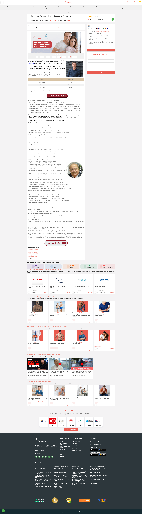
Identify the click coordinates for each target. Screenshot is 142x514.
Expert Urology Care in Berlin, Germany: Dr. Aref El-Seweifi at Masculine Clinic (59, 372)
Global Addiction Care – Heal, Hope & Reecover (79, 484)
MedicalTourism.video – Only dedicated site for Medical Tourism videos (43, 480)
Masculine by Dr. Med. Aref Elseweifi (102, 31)
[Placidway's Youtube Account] (43, 457)
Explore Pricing (75, 445)
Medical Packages (35, 12)
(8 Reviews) (57, 290)
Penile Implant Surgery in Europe (34, 253)
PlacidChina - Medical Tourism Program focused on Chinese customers (62, 472)
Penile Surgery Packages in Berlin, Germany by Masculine (37, 315)
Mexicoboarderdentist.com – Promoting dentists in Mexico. (98, 476)
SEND (101, 72)
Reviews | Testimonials (76, 446)
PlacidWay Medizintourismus (41, 465)
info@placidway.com (96, 444)
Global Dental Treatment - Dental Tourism (60, 484)
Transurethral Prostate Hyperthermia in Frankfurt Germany (102, 315)
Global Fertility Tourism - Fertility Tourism (42, 484)
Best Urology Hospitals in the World (79, 397)
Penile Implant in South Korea (33, 249)
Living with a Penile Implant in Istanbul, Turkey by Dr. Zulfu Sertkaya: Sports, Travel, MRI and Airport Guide (37, 398)
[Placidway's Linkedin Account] (52, 457)
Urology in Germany (76, 343)
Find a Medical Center (76, 441)
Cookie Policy (96, 68)
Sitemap (61, 457)
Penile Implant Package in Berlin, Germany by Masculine (59, 315)
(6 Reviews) (101, 290)
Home (28, 12)
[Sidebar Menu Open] (2, 2)
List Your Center (63, 449)
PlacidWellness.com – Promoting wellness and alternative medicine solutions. (42, 476)
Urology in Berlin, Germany (33, 256)
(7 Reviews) (79, 290)
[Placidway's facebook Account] (36, 457)
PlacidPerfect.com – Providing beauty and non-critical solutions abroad (61, 476)
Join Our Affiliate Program (63, 444)
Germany (48, 12)
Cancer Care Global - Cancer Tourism (43, 486)
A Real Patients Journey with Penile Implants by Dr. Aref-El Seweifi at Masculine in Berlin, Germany (81, 372)
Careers (61, 454)
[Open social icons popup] (88, 19)
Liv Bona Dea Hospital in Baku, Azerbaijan (81, 286)
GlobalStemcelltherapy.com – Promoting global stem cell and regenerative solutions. (78, 480)
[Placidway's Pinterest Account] (46, 457)
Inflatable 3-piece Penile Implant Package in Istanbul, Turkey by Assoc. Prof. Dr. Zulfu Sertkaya (81, 315)
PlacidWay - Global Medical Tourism (97, 466)
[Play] (113, 19)
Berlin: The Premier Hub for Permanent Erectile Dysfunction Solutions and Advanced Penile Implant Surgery (59, 398)
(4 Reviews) (35, 290)
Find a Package (75, 443)
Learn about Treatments (77, 448)
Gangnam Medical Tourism (77, 468)
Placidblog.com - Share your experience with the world (96, 472)
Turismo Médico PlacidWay (40, 468)
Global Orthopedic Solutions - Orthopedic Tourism (60, 487)
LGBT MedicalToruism (94, 483)
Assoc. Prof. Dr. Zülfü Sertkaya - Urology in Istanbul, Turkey (59, 287)
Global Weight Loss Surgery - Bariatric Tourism (98, 480)
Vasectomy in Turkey (98, 341)
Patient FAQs (62, 451)
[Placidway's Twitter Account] (39, 457)
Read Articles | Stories (76, 450)
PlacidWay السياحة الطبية (58, 468)
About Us (61, 441)
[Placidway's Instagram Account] (49, 457)
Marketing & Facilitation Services (65, 447)
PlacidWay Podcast (76, 466)
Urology (42, 12)
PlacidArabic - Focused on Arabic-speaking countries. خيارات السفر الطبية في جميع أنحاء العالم (79, 476)
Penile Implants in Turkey (32, 255)
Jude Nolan (69, 20)
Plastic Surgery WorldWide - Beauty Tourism (61, 480)
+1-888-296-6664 (96, 441)
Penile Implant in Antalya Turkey (34, 252)
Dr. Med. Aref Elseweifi (53, 20)
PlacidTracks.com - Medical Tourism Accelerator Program (97, 469)
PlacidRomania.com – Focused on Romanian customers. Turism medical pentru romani (43, 472)
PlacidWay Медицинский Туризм (61, 466)
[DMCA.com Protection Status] (68, 500)
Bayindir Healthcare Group (100, 286)
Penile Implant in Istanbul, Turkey (57, 343)
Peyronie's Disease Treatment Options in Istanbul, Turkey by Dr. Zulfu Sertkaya (103, 398)
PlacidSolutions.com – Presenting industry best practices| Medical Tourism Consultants (79, 472)
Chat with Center (101, 50)
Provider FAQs (63, 452)
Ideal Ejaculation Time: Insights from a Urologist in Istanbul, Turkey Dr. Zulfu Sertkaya (38, 372)
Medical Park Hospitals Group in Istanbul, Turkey (36, 287)
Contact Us (62, 456)
